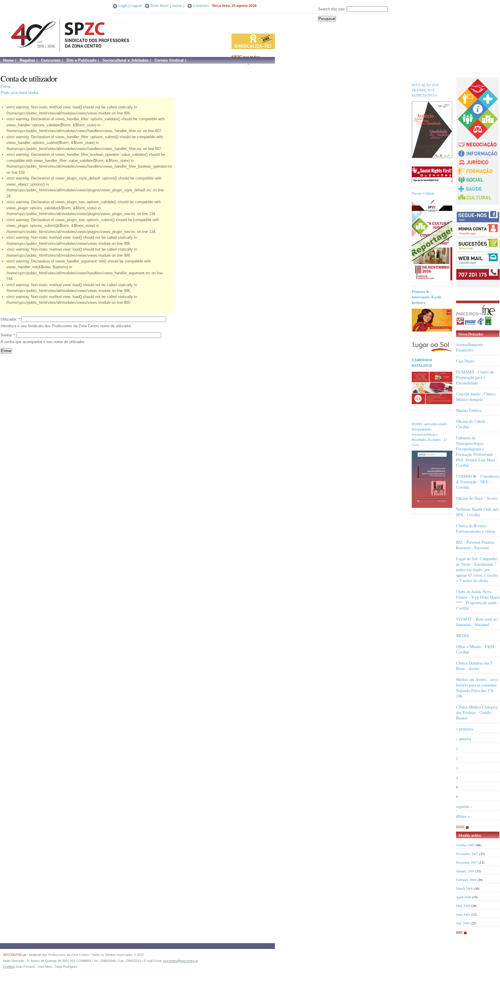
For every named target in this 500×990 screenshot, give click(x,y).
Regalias (27, 60)
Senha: (8, 335)
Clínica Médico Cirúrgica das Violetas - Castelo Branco (476, 712)
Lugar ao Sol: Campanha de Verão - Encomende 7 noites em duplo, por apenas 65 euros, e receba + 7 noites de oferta (476, 569)
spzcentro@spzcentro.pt (180, 961)
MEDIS (462, 635)
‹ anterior (463, 738)
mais (459, 932)
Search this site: (332, 9)
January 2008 (465, 871)
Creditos (9, 966)
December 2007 (467, 862)
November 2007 (467, 853)
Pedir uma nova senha (19, 92)
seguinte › (464, 806)
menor (177, 6)
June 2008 (463, 914)
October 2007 (465, 845)
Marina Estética (468, 410)
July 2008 (463, 923)
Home (8, 60)
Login (122, 5)
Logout (136, 5)
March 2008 (464, 888)
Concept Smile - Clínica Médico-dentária (475, 396)
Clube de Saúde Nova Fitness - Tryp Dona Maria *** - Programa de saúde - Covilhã (477, 600)
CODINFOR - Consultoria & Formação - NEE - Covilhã (477, 481)
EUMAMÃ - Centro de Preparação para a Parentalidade (475, 377)
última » (463, 816)
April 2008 (463, 897)
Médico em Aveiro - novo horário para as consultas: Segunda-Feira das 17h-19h (477, 688)
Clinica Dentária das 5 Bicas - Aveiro (474, 665)
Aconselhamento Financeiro (469, 347)
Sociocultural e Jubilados (125, 60)
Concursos (50, 60)
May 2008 (463, 905)
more (460, 826)
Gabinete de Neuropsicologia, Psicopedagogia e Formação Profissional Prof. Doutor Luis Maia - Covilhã (476, 451)
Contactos (201, 6)
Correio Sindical (169, 60)
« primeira (464, 729)
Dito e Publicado (81, 60)
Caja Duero (465, 361)
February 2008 (466, 879)
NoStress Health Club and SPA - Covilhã (477, 511)
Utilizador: (10, 319)
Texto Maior (159, 6)
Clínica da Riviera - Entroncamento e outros (475, 528)
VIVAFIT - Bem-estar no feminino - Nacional (476, 621)
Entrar (6, 86)
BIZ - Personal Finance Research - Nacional (475, 544)
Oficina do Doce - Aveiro (476, 498)
